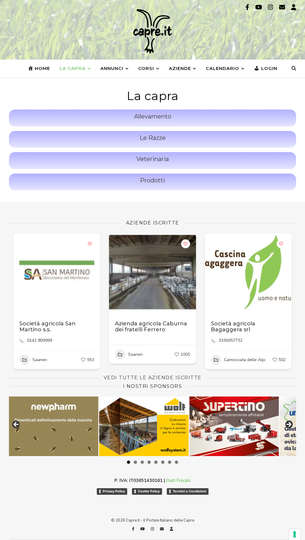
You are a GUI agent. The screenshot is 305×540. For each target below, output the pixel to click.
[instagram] (271, 7)
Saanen (39, 360)
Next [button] (288, 424)
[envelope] (283, 7)
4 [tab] (149, 462)
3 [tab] (142, 462)
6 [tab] (162, 462)
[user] (293, 7)
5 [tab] (156, 462)
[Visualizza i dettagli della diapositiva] (84, 426)
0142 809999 (39, 340)
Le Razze (153, 137)
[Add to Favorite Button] (89, 243)
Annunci (111, 68)
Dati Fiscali (178, 480)
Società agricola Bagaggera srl (233, 326)
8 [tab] (176, 462)
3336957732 (230, 340)
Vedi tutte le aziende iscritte (153, 377)
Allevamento (152, 116)
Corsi (146, 68)
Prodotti (152, 180)
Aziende (180, 68)
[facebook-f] (248, 7)
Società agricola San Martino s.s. (47, 326)
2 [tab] (135, 462)
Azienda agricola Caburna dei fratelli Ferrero (151, 326)
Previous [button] (16, 424)
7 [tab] (169, 462)
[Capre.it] (152, 31)
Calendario (222, 68)
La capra (72, 68)
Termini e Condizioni (189, 491)
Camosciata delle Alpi (244, 360)
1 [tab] (128, 462)
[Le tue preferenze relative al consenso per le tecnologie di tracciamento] (294, 534)
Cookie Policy (149, 491)
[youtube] (259, 7)
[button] (20, 272)
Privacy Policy (114, 491)
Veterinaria (152, 159)
